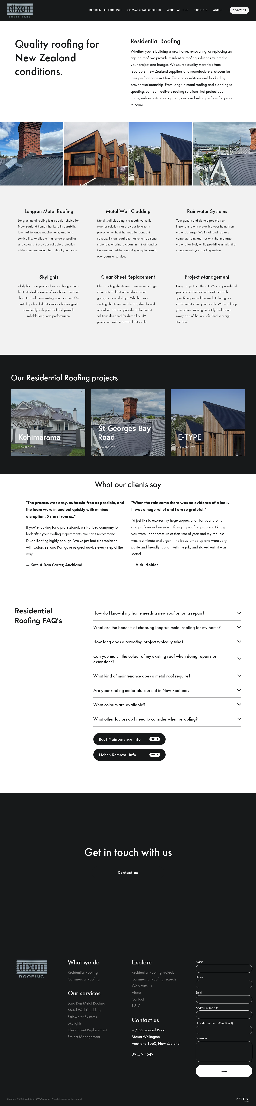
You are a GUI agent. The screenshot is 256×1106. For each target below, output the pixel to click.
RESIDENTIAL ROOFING (105, 10)
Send (224, 1071)
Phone (199, 977)
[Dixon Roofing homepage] (31, 10)
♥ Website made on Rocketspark (67, 1098)
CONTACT (239, 10)
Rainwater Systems (82, 1016)
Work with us (142, 985)
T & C (136, 1005)
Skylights (75, 1023)
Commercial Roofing (84, 979)
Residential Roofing (83, 972)
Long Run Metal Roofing (86, 1003)
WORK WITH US (177, 10)
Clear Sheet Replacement (87, 1030)
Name (199, 962)
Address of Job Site (207, 1008)
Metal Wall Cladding (84, 1010)
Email (199, 992)
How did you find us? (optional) (214, 1023)
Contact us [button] (128, 872)
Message (201, 1038)
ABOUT (218, 10)
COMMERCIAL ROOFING (144, 10)
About (136, 992)
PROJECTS (201, 10)
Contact (138, 999)
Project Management (84, 1036)
